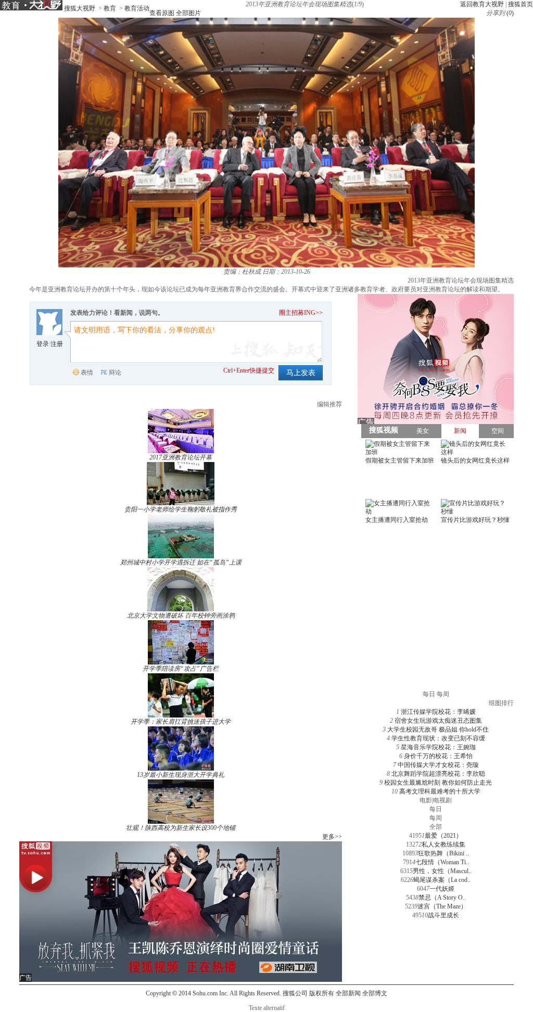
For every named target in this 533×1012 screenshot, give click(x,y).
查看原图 (161, 13)
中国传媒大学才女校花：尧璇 (438, 764)
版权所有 (321, 993)
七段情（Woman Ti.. (442, 862)
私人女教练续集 (443, 844)
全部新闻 (348, 993)
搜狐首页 (520, 4)
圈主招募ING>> (301, 312)
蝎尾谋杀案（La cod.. (442, 879)
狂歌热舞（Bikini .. (443, 853)
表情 (87, 372)
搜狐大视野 (79, 8)
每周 (435, 818)
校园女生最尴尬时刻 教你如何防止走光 (438, 782)
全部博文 (374, 993)
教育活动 (136, 8)
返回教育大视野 (482, 4)
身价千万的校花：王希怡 (438, 756)
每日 (435, 809)
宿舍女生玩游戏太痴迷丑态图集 (438, 720)
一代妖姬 (441, 888)
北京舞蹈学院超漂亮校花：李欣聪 (438, 773)
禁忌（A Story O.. (442, 897)
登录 (42, 344)
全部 (435, 826)
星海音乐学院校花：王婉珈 (438, 747)
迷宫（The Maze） (442, 906)
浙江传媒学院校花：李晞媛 (438, 711)
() (510, 13)
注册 (56, 344)
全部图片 (188, 13)
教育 (110, 8)
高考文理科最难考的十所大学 (439, 791)
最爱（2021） (443, 835)
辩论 (115, 372)
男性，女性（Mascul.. (442, 871)
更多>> (332, 836)
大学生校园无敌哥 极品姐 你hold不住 (438, 729)
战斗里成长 (443, 915)
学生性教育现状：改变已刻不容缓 (438, 738)
